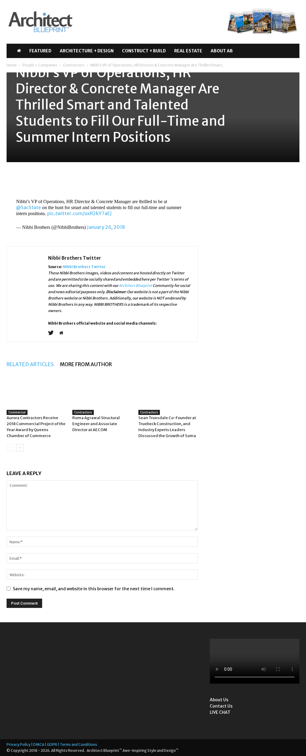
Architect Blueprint (135, 285)
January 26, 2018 (106, 227)
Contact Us (221, 706)
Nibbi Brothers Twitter (74, 258)
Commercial (17, 412)
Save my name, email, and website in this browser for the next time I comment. (94, 588)
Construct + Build (144, 51)
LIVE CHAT (220, 712)
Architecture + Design (87, 51)
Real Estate (188, 51)
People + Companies (39, 65)
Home (12, 65)
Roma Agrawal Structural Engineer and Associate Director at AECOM (96, 423)
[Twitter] (53, 333)
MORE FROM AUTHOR (86, 364)
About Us (219, 699)
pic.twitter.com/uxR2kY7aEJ (79, 213)
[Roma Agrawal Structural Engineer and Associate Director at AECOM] (102, 395)
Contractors (74, 65)
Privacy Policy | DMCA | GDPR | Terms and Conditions (52, 744)
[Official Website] (63, 333)
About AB (222, 51)
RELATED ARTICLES (30, 364)
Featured (40, 51)
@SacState (28, 207)
